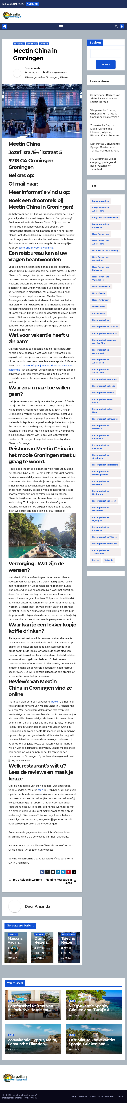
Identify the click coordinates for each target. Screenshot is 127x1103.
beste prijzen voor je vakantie (35, 247)
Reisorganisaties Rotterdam (100, 528)
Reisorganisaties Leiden (104, 501)
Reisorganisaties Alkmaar (105, 327)
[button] (116, 26)
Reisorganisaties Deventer (105, 419)
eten (40, 789)
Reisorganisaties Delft (103, 392)
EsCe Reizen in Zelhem (27, 879)
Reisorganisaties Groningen (100, 456)
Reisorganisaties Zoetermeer (100, 552)
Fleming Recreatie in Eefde (59, 881)
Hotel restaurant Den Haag (105, 250)
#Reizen (64, 77)
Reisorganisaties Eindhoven (100, 437)
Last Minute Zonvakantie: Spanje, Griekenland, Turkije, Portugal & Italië (105, 147)
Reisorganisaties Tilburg (104, 537)
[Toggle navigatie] (61, 26)
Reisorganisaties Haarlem (105, 465)
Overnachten (98, 306)
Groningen (19, 44)
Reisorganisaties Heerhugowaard (100, 473)
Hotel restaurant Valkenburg (100, 278)
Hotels (93, 1096)
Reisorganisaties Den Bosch (102, 401)
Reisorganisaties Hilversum (100, 483)
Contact (121, 1096)
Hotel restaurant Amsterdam (100, 242)
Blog (11, 1001)
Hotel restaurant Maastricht (100, 258)
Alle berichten (20, 1095)
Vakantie (44, 44)
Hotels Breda (98, 293)
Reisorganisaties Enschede (100, 446)
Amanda (35, 68)
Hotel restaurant (100, 234)
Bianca (14, 1016)
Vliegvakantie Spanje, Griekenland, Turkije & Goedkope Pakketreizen (104, 114)
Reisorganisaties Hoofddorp (100, 492)
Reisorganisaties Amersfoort (100, 351)
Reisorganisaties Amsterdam (100, 371)
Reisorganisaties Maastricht (100, 509)
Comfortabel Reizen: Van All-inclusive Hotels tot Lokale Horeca (105, 98)
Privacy (33, 1097)
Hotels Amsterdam (101, 286)
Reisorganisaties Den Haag (102, 410)
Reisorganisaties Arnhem (104, 379)
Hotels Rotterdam (100, 300)
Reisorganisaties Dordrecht (100, 427)
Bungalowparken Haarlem (105, 217)
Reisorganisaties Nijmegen (100, 519)
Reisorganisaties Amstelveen (100, 361)
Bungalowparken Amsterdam (100, 209)
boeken (55, 701)
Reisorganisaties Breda (103, 386)
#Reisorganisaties (56, 72)
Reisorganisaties (100, 320)
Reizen (95, 560)
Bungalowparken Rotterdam (100, 225)
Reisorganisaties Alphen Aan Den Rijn (104, 341)
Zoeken (106, 64)
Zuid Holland (68, 934)
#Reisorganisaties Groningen (41, 77)
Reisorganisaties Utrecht (104, 543)
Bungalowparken (100, 201)
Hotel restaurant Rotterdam (100, 268)
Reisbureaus (98, 313)
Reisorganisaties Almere (104, 333)
